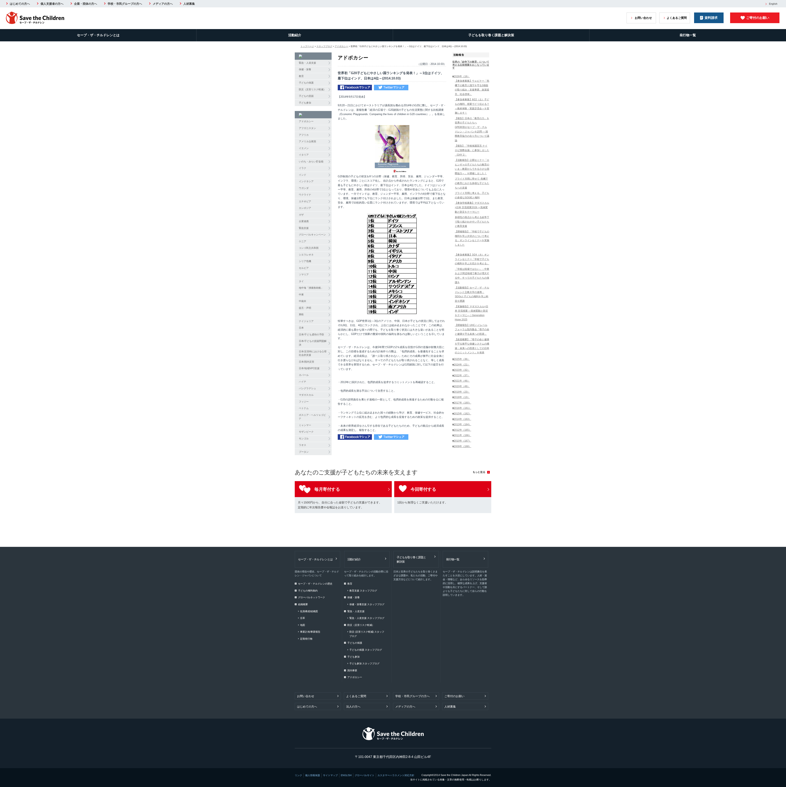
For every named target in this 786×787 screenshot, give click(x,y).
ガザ (301, 214)
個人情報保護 (312, 775)
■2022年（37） (461, 375)
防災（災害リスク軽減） (312, 89)
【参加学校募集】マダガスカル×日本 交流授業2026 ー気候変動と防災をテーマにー (472, 207)
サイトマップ (330, 775)
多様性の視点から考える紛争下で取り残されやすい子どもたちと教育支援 (472, 221)
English (773, 3)
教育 (301, 76)
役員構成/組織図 (309, 611)
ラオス (302, 445)
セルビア (304, 268)
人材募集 (189, 3)
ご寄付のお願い (757, 17)
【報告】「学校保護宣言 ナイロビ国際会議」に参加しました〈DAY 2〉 (472, 150)
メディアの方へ (163, 3)
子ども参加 (305, 102)
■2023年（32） (461, 370)
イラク (302, 168)
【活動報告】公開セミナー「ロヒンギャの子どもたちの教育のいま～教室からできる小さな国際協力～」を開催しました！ (472, 167)
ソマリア (304, 274)
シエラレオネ (306, 254)
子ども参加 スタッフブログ (364, 663)
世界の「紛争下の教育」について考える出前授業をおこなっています (470, 64)
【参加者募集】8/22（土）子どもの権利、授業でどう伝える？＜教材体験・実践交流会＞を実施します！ (472, 106)
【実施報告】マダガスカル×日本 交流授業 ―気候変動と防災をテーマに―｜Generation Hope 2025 (471, 313)
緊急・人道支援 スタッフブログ (366, 618)
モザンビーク (306, 431)
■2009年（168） (461, 446)
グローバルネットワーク (311, 597)
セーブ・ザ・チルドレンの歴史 (315, 583)
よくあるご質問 (677, 17)
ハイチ (302, 381)
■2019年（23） (461, 391)
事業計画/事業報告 (310, 631)
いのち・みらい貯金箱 (311, 161)
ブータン (304, 451)
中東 (301, 294)
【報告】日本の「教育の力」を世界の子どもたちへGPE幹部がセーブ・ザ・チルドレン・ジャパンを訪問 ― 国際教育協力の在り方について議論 (472, 129)
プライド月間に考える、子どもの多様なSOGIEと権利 (472, 195)
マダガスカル (306, 395)
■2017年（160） (461, 402)
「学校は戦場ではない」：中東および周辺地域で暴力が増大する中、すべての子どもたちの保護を (472, 276)
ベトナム (304, 408)
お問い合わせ (643, 17)
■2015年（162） (461, 413)
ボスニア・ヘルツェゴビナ (312, 417)
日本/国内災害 (306, 361)
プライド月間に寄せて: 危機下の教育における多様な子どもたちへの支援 (472, 183)
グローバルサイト (364, 775)
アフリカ (304, 134)
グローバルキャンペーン (312, 234)
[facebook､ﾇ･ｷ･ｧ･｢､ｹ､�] (355, 87)
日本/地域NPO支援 (309, 368)
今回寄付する (423, 489)
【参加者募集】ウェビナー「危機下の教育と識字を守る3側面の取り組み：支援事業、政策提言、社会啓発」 (472, 87)
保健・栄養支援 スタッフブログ (366, 604)
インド (302, 174)
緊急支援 (304, 228)
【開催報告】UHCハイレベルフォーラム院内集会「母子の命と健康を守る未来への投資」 (472, 329)
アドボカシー (341, 46)
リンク (298, 775)
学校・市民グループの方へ (125, 3)
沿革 (302, 618)
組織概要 (303, 604)
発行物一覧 (688, 35)
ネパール (304, 375)
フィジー (304, 401)
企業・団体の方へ (85, 3)
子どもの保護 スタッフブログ (365, 649)
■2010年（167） (461, 440)
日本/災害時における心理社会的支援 (312, 353)
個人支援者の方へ (52, 3)
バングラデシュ (307, 388)
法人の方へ (353, 706)
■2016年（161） (461, 408)
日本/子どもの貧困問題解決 (312, 343)
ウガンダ (304, 188)
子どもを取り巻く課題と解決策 (491, 35)
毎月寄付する (327, 489)
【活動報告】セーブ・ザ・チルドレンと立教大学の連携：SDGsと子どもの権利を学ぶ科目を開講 (472, 294)
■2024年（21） (461, 364)
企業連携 (304, 221)
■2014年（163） (461, 419)
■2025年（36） (461, 359)
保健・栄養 (305, 69)
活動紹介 (294, 35)
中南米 (302, 301)
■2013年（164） (461, 424)
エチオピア (305, 201)
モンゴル (304, 438)
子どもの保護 (306, 82)
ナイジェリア (306, 321)
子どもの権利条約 (308, 590)
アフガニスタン (307, 128)
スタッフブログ (324, 46)
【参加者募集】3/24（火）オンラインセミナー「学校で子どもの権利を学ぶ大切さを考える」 (472, 259)
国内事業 (352, 670)
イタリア (304, 154)
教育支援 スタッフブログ (363, 590)
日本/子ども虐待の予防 (311, 334)
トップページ (307, 46)
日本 (301, 327)
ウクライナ (305, 194)
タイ (301, 281)
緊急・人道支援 (307, 62)
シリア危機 (305, 261)
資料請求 (711, 17)
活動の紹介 (354, 559)
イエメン (304, 148)
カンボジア (305, 208)
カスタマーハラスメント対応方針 (395, 775)
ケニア (302, 241)
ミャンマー (305, 425)
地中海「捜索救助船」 (311, 287)
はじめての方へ (20, 3)
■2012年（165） (461, 430)
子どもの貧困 (306, 96)
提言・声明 (305, 307)
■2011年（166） (461, 435)
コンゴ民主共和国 (308, 248)
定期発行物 (306, 638)
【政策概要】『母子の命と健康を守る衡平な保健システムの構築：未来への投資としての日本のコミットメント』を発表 (472, 346)
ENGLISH (346, 775)
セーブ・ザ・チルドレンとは (98, 35)
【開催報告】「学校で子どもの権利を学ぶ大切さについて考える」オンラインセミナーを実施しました (472, 238)
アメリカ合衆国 (307, 141)
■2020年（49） (461, 386)
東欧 (301, 314)
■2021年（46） (461, 380)
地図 (302, 625)
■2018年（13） (461, 397)
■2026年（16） (461, 76)
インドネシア (306, 181)
